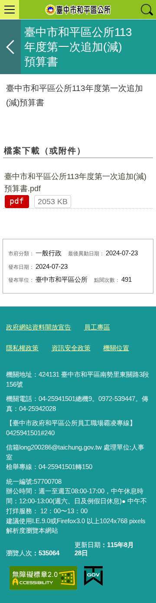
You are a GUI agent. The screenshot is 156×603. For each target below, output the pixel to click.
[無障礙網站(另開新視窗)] (43, 578)
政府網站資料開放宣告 (38, 327)
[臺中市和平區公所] (78, 9)
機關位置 (116, 348)
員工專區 (97, 327)
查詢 (146, 9)
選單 (9, 9)
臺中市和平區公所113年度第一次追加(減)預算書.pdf (75, 182)
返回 (10, 47)
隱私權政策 (22, 348)
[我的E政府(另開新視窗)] (93, 576)
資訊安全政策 (71, 348)
